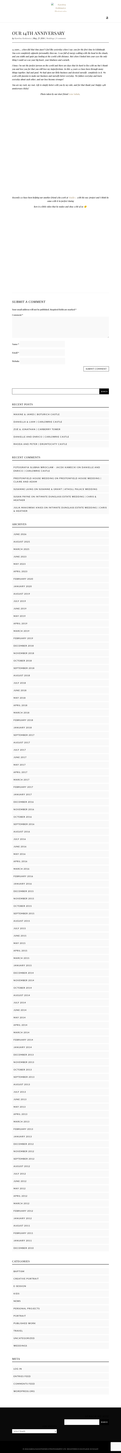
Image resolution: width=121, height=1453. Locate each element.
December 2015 (24, 891)
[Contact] (113, 1447)
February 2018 (23, 720)
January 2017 (23, 794)
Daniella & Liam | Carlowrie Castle (38, 422)
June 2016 (20, 846)
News (17, 1301)
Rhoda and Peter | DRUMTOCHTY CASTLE (40, 444)
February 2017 (23, 787)
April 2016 (20, 861)
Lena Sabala (74, 94)
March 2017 (22, 779)
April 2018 (20, 705)
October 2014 (23, 988)
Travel (18, 1330)
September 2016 (24, 824)
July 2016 (20, 839)
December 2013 (24, 1054)
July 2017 (20, 750)
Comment (17, 315)
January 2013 (23, 1136)
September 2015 (24, 913)
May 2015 (20, 943)
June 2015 (20, 935)
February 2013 (23, 1129)
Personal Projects (27, 1308)
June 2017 (20, 757)
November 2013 (24, 1062)
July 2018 (20, 683)
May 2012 (20, 1188)
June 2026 (20, 534)
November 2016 (24, 809)
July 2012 (20, 1173)
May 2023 (20, 564)
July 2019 (20, 601)
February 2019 (23, 638)
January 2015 (23, 965)
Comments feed (24, 1383)
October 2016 (23, 817)
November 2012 (24, 1151)
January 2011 (23, 1240)
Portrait (20, 1316)
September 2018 (24, 668)
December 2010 (24, 1248)
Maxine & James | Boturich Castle (37, 414)
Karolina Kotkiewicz (23, 38)
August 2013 (22, 1084)
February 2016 (23, 876)
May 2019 (20, 616)
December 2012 (24, 1144)
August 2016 (22, 831)
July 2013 (20, 1092)
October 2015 (23, 906)
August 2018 (22, 675)
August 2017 (22, 742)
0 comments (61, 38)
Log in (18, 1369)
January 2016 (23, 883)
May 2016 (20, 854)
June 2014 (20, 1010)
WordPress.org (24, 1391)
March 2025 (22, 549)
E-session (20, 1286)
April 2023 (20, 571)
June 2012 (20, 1181)
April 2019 (20, 623)
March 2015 (22, 958)
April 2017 (20, 772)
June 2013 (20, 1099)
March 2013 (22, 1121)
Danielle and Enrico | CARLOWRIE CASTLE (41, 436)
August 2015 (22, 921)
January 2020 (23, 586)
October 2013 (23, 1069)
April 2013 (20, 1114)
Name (15, 344)
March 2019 (22, 631)
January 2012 (23, 1218)
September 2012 (24, 1158)
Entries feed (22, 1376)
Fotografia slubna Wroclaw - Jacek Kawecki (45, 467)
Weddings (50, 38)
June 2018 (20, 690)
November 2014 (24, 980)
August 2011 (22, 1225)
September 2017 (24, 735)
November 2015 (24, 898)
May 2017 (20, 764)
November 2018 (24, 653)
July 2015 (20, 928)
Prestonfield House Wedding (34, 478)
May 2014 (20, 1017)
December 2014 (24, 973)
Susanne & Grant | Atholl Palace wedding (68, 489)
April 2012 (20, 1196)
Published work (25, 1323)
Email (15, 352)
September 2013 (24, 1077)
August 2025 (22, 541)
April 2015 (20, 950)
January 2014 (23, 1047)
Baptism (19, 1271)
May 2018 (20, 698)
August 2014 (22, 995)
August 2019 (22, 593)
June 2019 (20, 608)
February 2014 (23, 1039)
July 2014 (20, 1002)
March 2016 (22, 869)
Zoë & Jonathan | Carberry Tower (37, 429)
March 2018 (22, 712)
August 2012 (22, 1166)
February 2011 (23, 1233)
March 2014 (22, 1032)
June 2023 (20, 556)
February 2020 (23, 579)
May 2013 (20, 1107)
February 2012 (23, 1211)
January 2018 (23, 727)
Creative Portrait (26, 1278)
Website (15, 361)
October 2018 (23, 660)
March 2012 (22, 1203)
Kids (16, 1293)
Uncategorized (24, 1338)
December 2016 (24, 802)
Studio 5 (72, 197)
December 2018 (24, 645)
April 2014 (20, 1025)
